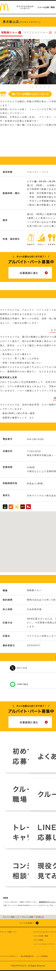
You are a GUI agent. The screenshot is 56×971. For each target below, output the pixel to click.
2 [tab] (36, 87)
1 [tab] (32, 87)
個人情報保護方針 (27, 956)
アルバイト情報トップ (8, 932)
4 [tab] (44, 87)
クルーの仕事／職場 (46, 7)
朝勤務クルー (9, 32)
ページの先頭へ (26, 923)
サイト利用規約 (42, 956)
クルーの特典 (38, 940)
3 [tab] (40, 87)
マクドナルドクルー (36, 32)
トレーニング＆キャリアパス (44, 944)
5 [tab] (48, 87)
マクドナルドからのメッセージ (24, 7)
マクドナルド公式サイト (9, 956)
